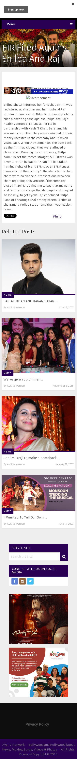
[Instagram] (22, 581)
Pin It (57, 216)
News (8, 294)
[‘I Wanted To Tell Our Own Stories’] (38, 493)
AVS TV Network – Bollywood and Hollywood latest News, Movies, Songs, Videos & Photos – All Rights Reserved (38, 749)
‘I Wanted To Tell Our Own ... (25, 517)
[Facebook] (14, 581)
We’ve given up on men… (23, 379)
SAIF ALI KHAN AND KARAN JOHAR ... (30, 301)
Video (7, 373)
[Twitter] (30, 581)
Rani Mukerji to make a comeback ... (32, 458)
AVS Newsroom (16, 307)
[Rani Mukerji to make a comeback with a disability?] (38, 424)
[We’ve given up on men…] (38, 346)
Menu (11, 24)
